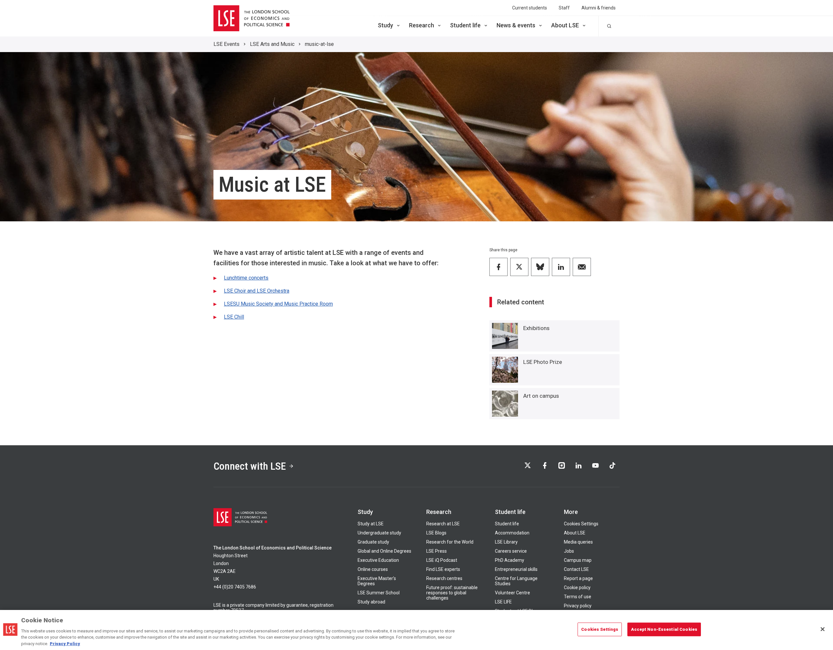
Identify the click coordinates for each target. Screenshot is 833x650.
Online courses (373, 569)
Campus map (578, 560)
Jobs (569, 551)
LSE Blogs (436, 532)
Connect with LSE (249, 466)
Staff (564, 7)
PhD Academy (509, 560)
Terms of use (577, 596)
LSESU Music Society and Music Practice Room (278, 304)
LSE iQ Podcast (441, 560)
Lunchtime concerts (246, 278)
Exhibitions (536, 328)
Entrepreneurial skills (516, 569)
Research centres (444, 578)
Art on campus (541, 396)
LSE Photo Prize (542, 362)
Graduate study (373, 542)
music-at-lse (319, 44)
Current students (529, 7)
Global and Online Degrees (384, 551)
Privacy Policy (65, 643)
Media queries (578, 542)
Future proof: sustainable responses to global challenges (452, 593)
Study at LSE (371, 523)
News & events (516, 25)
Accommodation (512, 532)
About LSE (565, 25)
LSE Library (506, 542)
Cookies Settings (581, 523)
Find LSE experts (443, 569)
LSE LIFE (503, 601)
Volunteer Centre (512, 592)
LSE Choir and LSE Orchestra (256, 291)
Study (385, 25)
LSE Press (436, 551)
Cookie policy (577, 587)
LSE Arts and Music (272, 44)
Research (421, 25)
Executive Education (378, 560)
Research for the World (449, 542)
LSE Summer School (379, 592)
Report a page (578, 578)
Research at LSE (443, 523)
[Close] (822, 629)
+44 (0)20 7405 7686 (234, 586)
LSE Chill (234, 317)
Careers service (511, 551)
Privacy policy (578, 605)
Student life (465, 25)
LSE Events (226, 44)
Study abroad (371, 601)
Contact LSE (576, 569)
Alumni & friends (598, 7)
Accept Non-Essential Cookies (664, 629)
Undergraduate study (379, 532)
